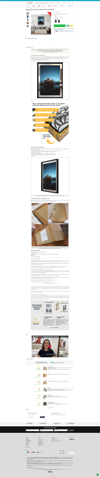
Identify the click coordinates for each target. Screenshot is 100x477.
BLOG (26, 446)
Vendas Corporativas (28, 447)
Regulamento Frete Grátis (41, 444)
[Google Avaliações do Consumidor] (71, 453)
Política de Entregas (28, 441)
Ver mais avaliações (50, 407)
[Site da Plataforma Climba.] (50, 471)
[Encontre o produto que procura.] (52, 3)
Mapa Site (27, 444)
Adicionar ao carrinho (60, 25)
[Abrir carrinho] (72, 3)
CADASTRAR (71, 430)
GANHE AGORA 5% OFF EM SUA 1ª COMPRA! (50, 427)
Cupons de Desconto (40, 439)
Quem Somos (27, 439)
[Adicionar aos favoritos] (31, 12)
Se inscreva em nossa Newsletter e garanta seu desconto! (50, 428)
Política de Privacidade (28, 440)
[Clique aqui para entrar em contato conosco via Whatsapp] (97, 474)
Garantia (39, 445)
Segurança (27, 445)
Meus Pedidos (40, 440)
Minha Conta (39, 441)
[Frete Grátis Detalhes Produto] (71, 25)
